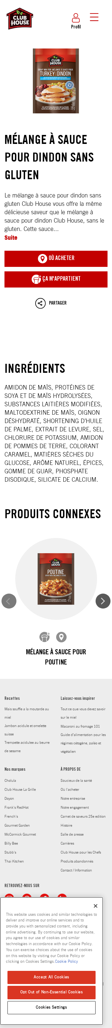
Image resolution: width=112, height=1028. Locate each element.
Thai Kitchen (14, 861)
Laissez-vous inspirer (78, 699)
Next (103, 601)
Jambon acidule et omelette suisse (25, 730)
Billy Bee (11, 843)
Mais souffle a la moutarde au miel (26, 713)
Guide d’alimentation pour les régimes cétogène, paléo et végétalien (83, 743)
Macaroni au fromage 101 (80, 726)
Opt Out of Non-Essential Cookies (51, 992)
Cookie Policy (66, 962)
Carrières (67, 843)
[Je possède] (44, 637)
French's (11, 816)
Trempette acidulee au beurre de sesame (27, 747)
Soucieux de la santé (76, 780)
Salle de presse (72, 834)
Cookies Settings (51, 1007)
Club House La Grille (20, 789)
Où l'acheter (70, 789)
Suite (10, 237)
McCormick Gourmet (20, 834)
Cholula (10, 780)
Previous (8, 601)
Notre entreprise (73, 798)
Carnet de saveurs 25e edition (83, 816)
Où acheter (60, 259)
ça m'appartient (61, 279)
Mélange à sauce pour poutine (56, 658)
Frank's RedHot (16, 807)
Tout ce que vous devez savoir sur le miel (83, 713)
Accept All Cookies (51, 977)
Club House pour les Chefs (81, 852)
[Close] (95, 906)
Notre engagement (75, 807)
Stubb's (10, 852)
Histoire (66, 825)
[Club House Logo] (19, 32)
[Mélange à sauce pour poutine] (56, 579)
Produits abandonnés (77, 861)
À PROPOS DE (71, 770)
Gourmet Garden (17, 825)
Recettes (12, 699)
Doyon (9, 798)
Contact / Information (76, 870)
